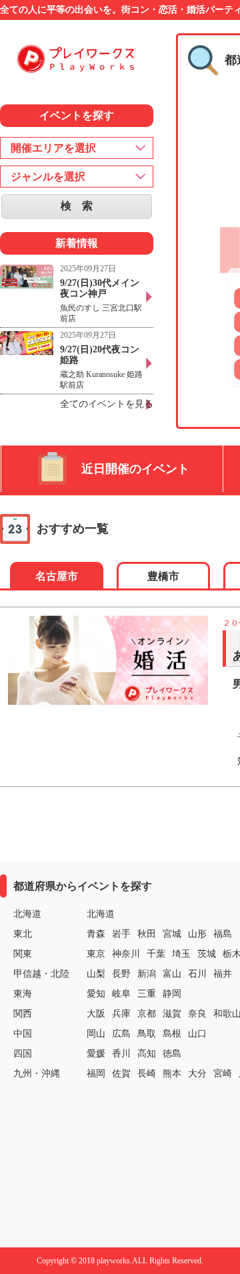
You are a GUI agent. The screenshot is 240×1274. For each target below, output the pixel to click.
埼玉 (181, 954)
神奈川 (126, 954)
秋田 (146, 934)
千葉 (156, 954)
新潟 (146, 974)
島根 (172, 1034)
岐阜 (121, 994)
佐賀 (121, 1074)
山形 (197, 934)
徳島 (172, 1054)
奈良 (197, 1014)
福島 (222, 934)
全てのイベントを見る (106, 404)
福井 (222, 974)
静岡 (172, 994)
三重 (146, 994)
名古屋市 (56, 576)
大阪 (96, 1014)
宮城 (172, 934)
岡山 (96, 1034)
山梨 (96, 974)
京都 (146, 1014)
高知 (146, 1054)
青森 (96, 934)
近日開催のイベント (135, 468)
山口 (197, 1034)
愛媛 (96, 1054)
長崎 (146, 1074)
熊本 (172, 1074)
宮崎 (222, 1074)
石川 (197, 974)
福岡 (96, 1074)
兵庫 (121, 1014)
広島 (121, 1034)
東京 (96, 954)
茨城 (206, 954)
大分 (197, 1074)
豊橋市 (163, 576)
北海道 (101, 914)
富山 (172, 974)
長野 (121, 974)
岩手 (121, 934)
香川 (121, 1054)
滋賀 (172, 1014)
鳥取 (146, 1034)
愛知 (96, 994)
